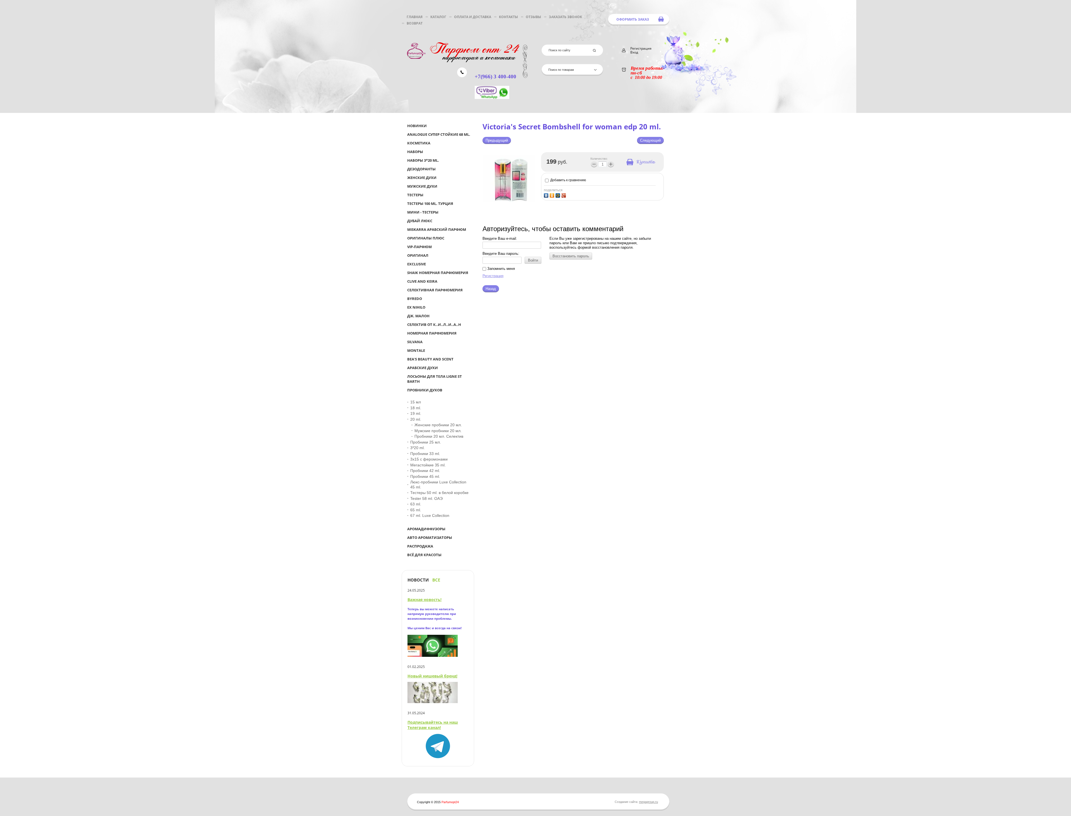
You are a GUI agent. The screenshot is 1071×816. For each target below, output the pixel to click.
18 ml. (415, 408)
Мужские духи (422, 186)
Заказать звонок (565, 16)
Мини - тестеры (422, 212)
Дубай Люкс (419, 220)
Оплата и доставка (472, 16)
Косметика (418, 143)
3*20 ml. (417, 447)
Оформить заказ (632, 19)
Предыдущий (497, 140)
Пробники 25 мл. (425, 442)
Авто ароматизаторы (429, 537)
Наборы (415, 151)
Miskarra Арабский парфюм (436, 229)
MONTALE (416, 350)
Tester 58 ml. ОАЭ (426, 498)
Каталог (438, 16)
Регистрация (493, 276)
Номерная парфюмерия (432, 333)
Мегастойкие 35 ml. (428, 465)
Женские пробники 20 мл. (438, 425)
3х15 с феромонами (429, 459)
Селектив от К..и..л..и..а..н (434, 324)
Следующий (650, 140)
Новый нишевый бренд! (432, 676)
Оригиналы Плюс (425, 238)
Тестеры (415, 194)
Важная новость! (424, 599)
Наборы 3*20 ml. (423, 160)
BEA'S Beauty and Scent (430, 359)
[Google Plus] (564, 195)
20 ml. (415, 419)
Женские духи (421, 177)
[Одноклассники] (553, 195)
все (436, 580)
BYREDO (414, 298)
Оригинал (417, 255)
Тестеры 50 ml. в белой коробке (439, 492)
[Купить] (640, 162)
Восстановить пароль (571, 256)
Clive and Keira (422, 281)
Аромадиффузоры (426, 528)
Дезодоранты (421, 168)
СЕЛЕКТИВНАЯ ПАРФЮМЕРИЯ (435, 289)
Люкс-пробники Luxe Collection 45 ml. (438, 484)
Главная (415, 16)
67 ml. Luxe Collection (429, 515)
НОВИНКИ (417, 125)
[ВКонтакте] (547, 195)
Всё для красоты (424, 554)
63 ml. (415, 504)
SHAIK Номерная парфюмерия (437, 272)
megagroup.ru (648, 801)
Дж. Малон (418, 315)
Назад (491, 289)
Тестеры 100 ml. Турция (430, 203)
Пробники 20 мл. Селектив (438, 436)
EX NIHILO (416, 307)
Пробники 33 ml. (425, 453)
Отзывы (533, 16)
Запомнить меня (500, 269)
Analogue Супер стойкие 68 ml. (438, 134)
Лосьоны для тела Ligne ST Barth (434, 379)
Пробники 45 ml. (425, 476)
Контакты (508, 16)
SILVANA (415, 341)
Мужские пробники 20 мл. (438, 430)
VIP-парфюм (419, 246)
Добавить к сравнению (567, 180)
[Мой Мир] (558, 195)
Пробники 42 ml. (425, 470)
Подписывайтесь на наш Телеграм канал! (432, 725)
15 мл (415, 402)
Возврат (415, 23)
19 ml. (415, 413)
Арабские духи (422, 367)
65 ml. (415, 510)
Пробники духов (424, 390)
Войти (533, 260)
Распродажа (420, 546)
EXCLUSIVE (416, 264)
